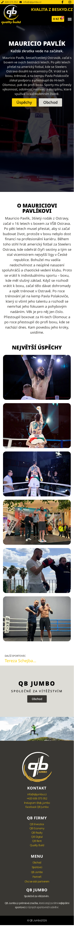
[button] (69, 19)
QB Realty (37, 832)
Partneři (37, 876)
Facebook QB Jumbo (36, 807)
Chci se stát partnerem (37, 881)
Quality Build (37, 845)
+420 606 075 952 (37, 798)
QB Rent (37, 841)
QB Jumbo (37, 872)
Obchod (37, 862)
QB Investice (37, 824)
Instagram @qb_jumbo (37, 802)
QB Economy (37, 828)
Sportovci (37, 867)
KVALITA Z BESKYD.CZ (52, 9)
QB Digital (37, 836)
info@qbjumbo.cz (36, 794)
